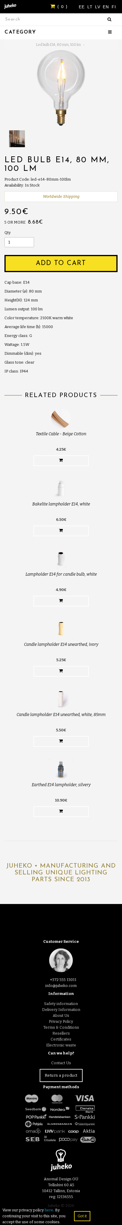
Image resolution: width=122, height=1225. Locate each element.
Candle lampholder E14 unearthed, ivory (61, 644)
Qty (7, 232)
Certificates (61, 1039)
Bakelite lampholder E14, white (61, 504)
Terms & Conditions (61, 1027)
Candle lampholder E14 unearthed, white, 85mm (61, 714)
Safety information (61, 1003)
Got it (82, 1216)
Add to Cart (61, 263)
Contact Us (61, 1063)
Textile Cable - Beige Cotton (61, 433)
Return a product (61, 1075)
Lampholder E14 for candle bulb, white (61, 574)
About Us (61, 1015)
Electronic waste (61, 1045)
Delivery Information (61, 1009)
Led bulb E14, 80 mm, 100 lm (58, 45)
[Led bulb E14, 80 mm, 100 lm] (61, 88)
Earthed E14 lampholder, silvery (61, 784)
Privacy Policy (61, 1021)
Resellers (61, 1033)
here (49, 1210)
